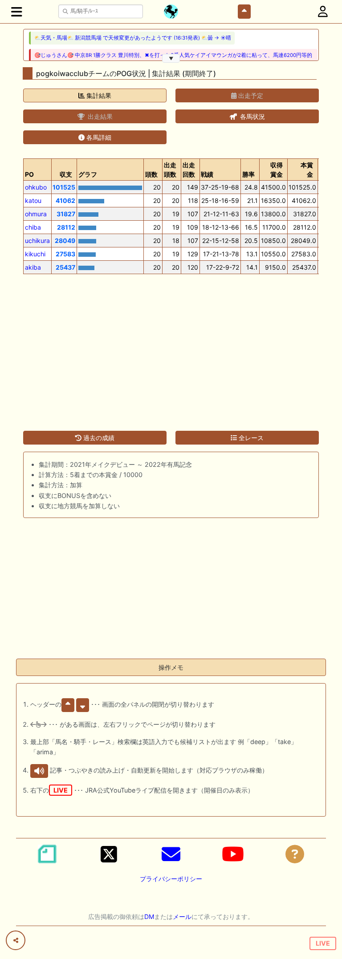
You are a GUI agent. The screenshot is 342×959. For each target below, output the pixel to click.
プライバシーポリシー (171, 878)
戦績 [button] (207, 174)
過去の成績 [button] (97, 437)
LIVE (323, 943)
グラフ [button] (87, 174)
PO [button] (29, 174)
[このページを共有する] (15, 940)
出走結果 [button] (99, 116)
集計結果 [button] (98, 95)
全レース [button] (250, 437)
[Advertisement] (171, 347)
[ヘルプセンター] (294, 854)
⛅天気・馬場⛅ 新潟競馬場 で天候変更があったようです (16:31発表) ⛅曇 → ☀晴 (132, 38)
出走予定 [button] (249, 95)
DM (149, 916)
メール (182, 916)
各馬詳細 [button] (98, 137)
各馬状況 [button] (251, 116)
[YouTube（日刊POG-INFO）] (233, 854)
